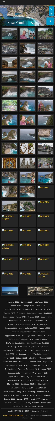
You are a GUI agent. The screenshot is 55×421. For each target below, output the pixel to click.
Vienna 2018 (46, 369)
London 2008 (9, 399)
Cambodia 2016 (27, 380)
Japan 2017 (13, 377)
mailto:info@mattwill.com (13, 415)
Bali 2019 (23, 365)
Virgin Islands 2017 (40, 373)
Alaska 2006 (47, 399)
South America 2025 (13, 309)
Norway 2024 (42, 324)
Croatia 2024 (28, 321)
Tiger (31, 418)
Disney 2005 (46, 403)
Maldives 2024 (41, 321)
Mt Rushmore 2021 (24, 354)
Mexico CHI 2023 (44, 335)
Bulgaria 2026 (26, 302)
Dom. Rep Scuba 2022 (17, 347)
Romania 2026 (13, 302)
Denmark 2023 (11, 328)
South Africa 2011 (44, 392)
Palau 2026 (40, 306)
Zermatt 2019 (11, 365)
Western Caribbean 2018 (28, 369)
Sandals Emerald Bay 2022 (38, 343)
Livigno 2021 (22, 350)
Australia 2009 (36, 395)
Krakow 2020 (35, 362)
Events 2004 (18, 406)
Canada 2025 (8, 317)
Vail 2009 (47, 395)
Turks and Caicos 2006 (13, 403)
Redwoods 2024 (14, 324)
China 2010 (9, 395)
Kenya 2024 (21, 317)
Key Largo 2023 (28, 335)
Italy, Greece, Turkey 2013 (15, 392)
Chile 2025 (21, 313)
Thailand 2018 (10, 369)
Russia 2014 (43, 384)
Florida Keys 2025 (43, 309)
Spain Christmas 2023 (28, 328)
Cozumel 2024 (47, 317)
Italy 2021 (10, 354)
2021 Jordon (35, 350)
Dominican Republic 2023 (21, 332)
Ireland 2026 (16, 306)
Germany (31, 392)
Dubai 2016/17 (41, 377)
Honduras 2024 (15, 321)
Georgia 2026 (28, 306)
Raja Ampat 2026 (41, 302)
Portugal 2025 (28, 309)
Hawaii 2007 (35, 399)
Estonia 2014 (27, 388)
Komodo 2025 (9, 313)
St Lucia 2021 (21, 358)
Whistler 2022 (9, 350)
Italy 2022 (32, 347)
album (40, 406)
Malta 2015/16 (42, 380)
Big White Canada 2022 (15, 343)
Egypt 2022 (43, 347)
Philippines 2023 (26, 339)
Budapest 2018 (14, 373)
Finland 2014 (15, 388)
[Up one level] (4, 22)
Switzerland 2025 (45, 313)
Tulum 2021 (9, 358)
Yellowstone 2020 (10, 362)
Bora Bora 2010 (22, 395)
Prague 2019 (48, 362)
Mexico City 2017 (27, 377)
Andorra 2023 (44, 328)
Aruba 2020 (23, 362)
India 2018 (26, 373)
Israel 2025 (31, 313)
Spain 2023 (13, 339)
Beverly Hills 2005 (32, 403)
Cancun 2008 (22, 399)
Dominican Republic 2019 (39, 365)
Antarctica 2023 (41, 339)
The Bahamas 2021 (42, 354)
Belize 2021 (46, 350)
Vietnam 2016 (13, 380)
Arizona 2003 (30, 406)
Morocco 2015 (13, 384)
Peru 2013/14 (40, 388)
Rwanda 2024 (33, 317)
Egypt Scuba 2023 (12, 335)
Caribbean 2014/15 (28, 384)
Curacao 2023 (39, 332)
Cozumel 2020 (45, 358)
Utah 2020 (33, 358)
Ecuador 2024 (29, 324)
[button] (5, 416)
